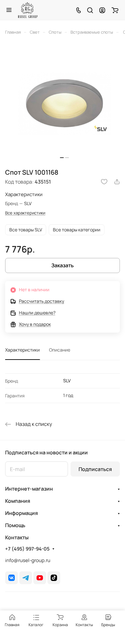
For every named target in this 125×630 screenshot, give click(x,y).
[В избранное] (104, 181)
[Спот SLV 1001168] (64, 103)
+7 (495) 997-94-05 (27, 549)
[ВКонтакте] (11, 577)
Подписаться (95, 469)
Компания (17, 500)
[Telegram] (25, 577)
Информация (21, 513)
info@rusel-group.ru (27, 560)
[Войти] (102, 10)
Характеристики (22, 350)
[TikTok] (53, 577)
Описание (59, 350)
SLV (67, 380)
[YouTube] (39, 577)
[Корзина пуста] (115, 10)
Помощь (15, 525)
